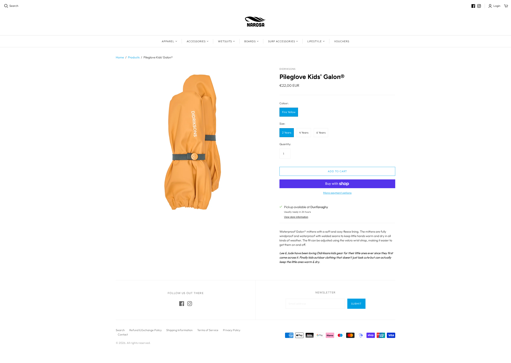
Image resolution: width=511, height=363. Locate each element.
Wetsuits (225, 41)
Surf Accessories (281, 41)
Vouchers (341, 41)
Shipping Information (179, 330)
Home (120, 57)
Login (496, 6)
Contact (123, 334)
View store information (296, 217)
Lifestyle (314, 41)
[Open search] (6, 6)
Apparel (168, 41)
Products (134, 57)
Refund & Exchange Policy (145, 330)
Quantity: (285, 144)
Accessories (196, 41)
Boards (250, 41)
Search (13, 6)
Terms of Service (207, 330)
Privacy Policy (231, 330)
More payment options (337, 193)
